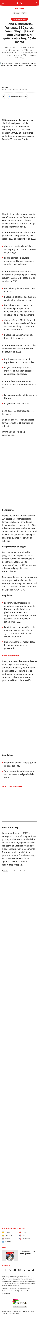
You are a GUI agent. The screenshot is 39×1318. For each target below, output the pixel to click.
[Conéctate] (36, 3)
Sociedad (23, 871)
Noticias (16, 13)
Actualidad (19, 8)
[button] (4, 96)
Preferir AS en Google (19, 96)
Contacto (4, 1288)
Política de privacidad (24, 1288)
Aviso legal (13, 1288)
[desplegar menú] (3, 2)
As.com (5, 87)
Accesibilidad (6, 1293)
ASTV (23, 13)
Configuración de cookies (22, 1291)
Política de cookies (7, 1291)
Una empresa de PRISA (19, 1302)
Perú (16, 871)
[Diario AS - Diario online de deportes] (19, 3)
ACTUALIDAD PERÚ (20, 19)
